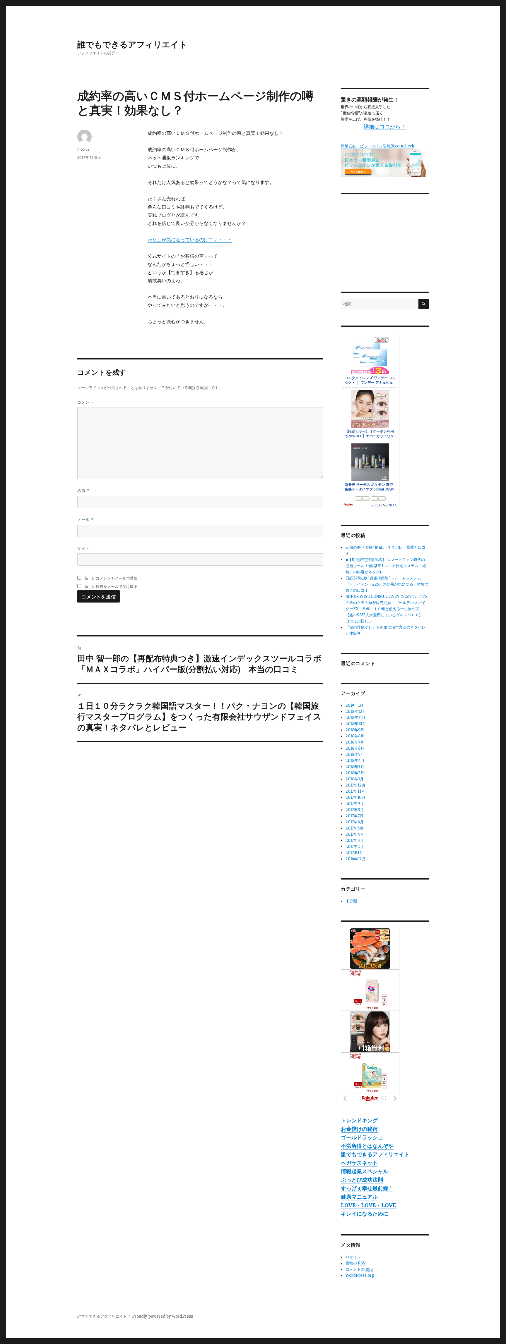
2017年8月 (355, 809)
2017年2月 (355, 846)
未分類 (351, 901)
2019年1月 (354, 705)
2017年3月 (355, 840)
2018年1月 (355, 779)
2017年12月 (355, 785)
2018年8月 (355, 736)
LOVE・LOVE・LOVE (368, 1205)
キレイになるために (364, 1213)
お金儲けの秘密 (359, 1129)
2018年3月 (355, 766)
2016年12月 (356, 858)
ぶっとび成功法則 (362, 1179)
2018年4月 (355, 760)
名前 (83, 490)
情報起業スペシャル (364, 1171)
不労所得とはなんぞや (367, 1145)
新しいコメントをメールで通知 (111, 578)
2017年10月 (355, 797)
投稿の (355, 1263)
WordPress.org (360, 1275)
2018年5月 (355, 754)
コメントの (359, 1269)
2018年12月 (356, 711)
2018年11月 (355, 717)
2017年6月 (355, 822)
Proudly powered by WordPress (162, 1316)
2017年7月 (354, 815)
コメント (85, 402)
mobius (83, 149)
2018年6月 (355, 748)
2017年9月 (355, 803)
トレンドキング (359, 1120)
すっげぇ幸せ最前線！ (367, 1188)
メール (85, 519)
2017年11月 (355, 791)
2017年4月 (355, 834)
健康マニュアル (359, 1196)
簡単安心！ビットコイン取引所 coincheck (377, 146)
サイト (83, 548)
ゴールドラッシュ (362, 1137)
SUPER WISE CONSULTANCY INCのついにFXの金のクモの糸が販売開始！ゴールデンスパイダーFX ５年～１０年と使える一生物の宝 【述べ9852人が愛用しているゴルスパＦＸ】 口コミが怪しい (387, 609)
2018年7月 (355, 742)
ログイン (353, 1256)
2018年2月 (355, 772)
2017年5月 (354, 828)
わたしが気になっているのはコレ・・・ (190, 239)
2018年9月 (355, 729)
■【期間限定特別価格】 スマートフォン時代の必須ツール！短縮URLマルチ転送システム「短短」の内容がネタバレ (386, 565)
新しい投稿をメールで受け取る (111, 586)
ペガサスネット (359, 1162)
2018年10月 (356, 723)
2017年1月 (354, 852)
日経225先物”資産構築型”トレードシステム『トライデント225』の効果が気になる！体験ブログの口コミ (387, 584)
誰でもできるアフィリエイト (132, 44)
